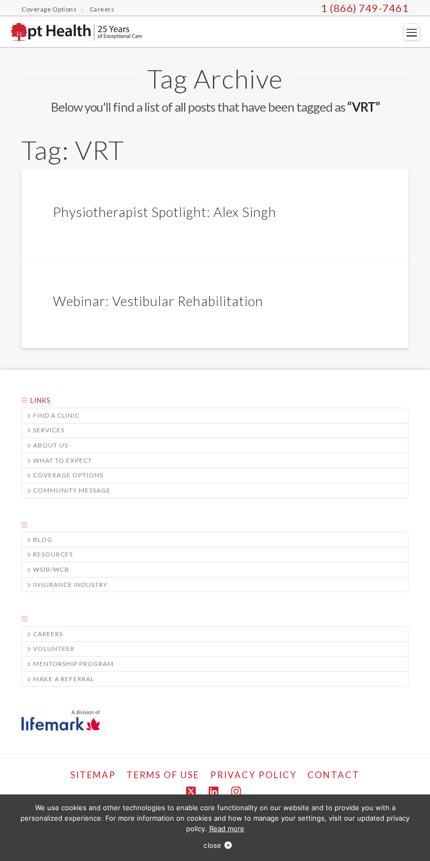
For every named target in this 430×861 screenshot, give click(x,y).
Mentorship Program (73, 664)
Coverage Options (68, 475)
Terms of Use (162, 774)
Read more (226, 828)
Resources (53, 554)
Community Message (72, 490)
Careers (48, 634)
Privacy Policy (253, 774)
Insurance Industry (70, 584)
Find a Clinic (56, 415)
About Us (50, 445)
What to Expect (62, 460)
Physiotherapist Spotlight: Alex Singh (164, 212)
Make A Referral (63, 679)
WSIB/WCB (51, 569)
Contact (333, 774)
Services (48, 430)
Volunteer (53, 648)
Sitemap (93, 774)
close (212, 845)
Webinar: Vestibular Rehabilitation (158, 301)
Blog (42, 539)
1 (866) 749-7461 (364, 8)
